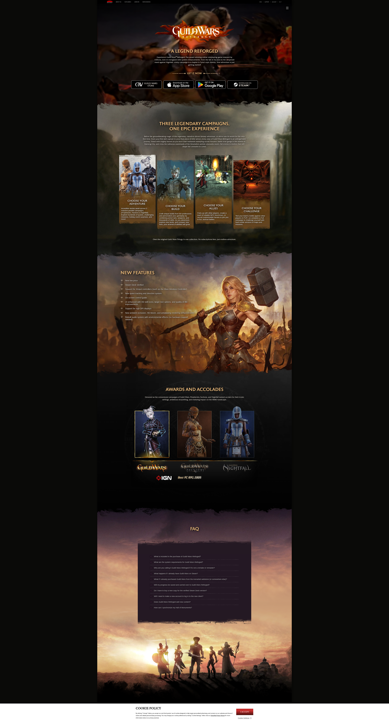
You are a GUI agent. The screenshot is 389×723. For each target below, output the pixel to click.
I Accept (244, 712)
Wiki (260, 2)
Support (267, 2)
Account (274, 2)
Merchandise (147, 2)
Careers (136, 2)
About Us (118, 2)
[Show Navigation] (287, 8)
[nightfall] (237, 439)
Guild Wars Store (150, 84)
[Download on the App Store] (178, 84)
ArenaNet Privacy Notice (218, 715)
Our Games (128, 2)
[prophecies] (152, 439)
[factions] (194, 439)
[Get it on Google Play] (210, 84)
